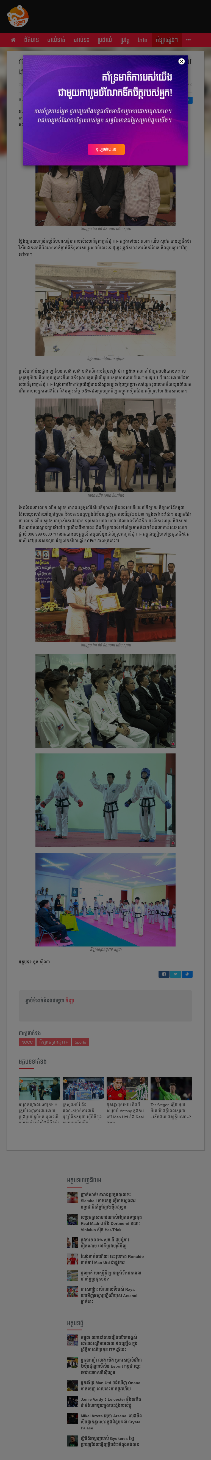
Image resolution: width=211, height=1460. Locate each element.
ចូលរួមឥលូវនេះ (106, 149)
